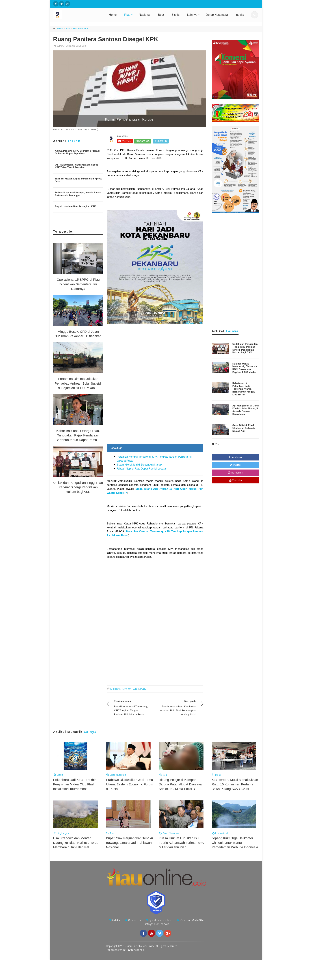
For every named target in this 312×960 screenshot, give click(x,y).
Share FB (161, 141)
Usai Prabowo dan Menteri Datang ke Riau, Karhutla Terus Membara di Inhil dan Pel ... (75, 842)
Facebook (236, 457)
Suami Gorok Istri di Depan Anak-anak (139, 464)
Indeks (239, 14)
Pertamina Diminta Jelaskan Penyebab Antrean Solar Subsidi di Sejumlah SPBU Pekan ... (78, 383)
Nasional (144, 14)
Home (113, 14)
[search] (254, 14)
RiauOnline (148, 946)
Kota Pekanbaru (80, 28)
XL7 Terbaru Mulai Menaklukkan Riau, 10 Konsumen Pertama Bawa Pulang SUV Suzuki (235, 784)
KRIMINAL (115, 689)
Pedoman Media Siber (192, 920)
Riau (127, 14)
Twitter (236, 465)
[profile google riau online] (167, 933)
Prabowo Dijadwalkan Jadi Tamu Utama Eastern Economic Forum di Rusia (129, 784)
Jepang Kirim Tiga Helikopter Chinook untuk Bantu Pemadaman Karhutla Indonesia (235, 842)
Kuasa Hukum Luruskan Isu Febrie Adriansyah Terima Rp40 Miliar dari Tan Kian (181, 842)
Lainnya (192, 14)
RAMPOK (126, 689)
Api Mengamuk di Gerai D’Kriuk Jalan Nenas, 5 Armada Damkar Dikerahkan (245, 409)
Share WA (144, 141)
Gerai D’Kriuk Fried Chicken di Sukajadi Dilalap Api (243, 428)
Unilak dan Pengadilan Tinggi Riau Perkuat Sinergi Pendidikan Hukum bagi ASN (78, 487)
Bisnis (175, 14)
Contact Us (134, 920)
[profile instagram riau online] (67, 4)
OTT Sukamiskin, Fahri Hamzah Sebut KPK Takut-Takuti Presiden (76, 166)
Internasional (221, 833)
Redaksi (115, 920)
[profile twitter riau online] (61, 4)
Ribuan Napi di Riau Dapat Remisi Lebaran (142, 468)
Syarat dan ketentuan (160, 920)
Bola (161, 14)
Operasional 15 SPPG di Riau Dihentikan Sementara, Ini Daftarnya (78, 284)
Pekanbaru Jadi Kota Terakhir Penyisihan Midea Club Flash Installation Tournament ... (74, 784)
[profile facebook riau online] (55, 4)
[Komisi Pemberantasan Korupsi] (129, 88)
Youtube (236, 480)
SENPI (136, 689)
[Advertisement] (155, 418)
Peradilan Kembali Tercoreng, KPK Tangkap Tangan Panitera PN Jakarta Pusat (131, 710)
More (218, 444)
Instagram (236, 472)
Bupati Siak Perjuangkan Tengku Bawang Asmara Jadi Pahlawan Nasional (129, 842)
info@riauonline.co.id (157, 924)
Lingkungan (62, 833)
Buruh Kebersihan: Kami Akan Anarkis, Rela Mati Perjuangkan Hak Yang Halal (178, 710)
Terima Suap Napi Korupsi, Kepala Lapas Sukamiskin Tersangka (78, 194)
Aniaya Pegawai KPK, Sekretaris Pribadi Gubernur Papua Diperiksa (77, 152)
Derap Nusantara (217, 14)
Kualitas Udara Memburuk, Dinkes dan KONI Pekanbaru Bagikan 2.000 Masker (245, 368)
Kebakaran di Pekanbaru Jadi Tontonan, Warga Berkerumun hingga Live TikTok (243, 389)
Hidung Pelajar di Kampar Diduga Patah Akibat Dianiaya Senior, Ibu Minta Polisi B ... (180, 784)
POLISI (143, 689)
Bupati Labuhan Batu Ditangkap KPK (75, 206)
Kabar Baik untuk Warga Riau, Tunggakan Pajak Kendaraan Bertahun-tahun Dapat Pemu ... (78, 435)
